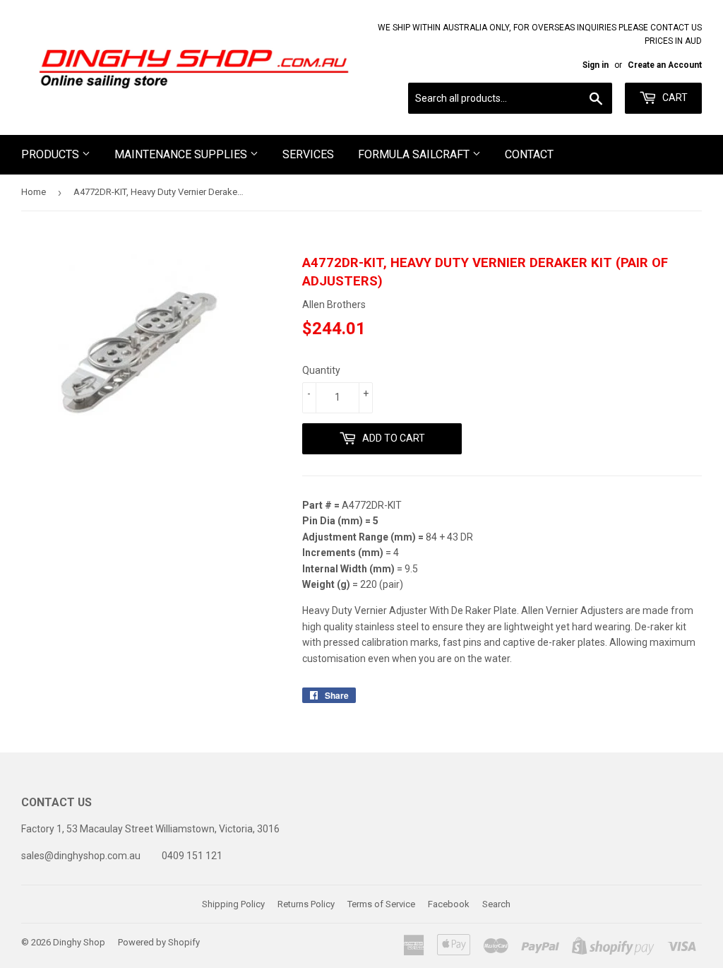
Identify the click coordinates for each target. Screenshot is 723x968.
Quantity (321, 370)
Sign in (595, 65)
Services (308, 154)
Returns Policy (306, 904)
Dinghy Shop (79, 942)
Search (496, 904)
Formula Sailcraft (415, 154)
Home (33, 192)
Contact (529, 154)
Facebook (449, 904)
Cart (674, 97)
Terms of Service (381, 904)
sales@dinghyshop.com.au (81, 855)
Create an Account (665, 65)
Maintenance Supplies (182, 154)
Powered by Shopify (159, 942)
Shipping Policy (233, 904)
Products (51, 154)
